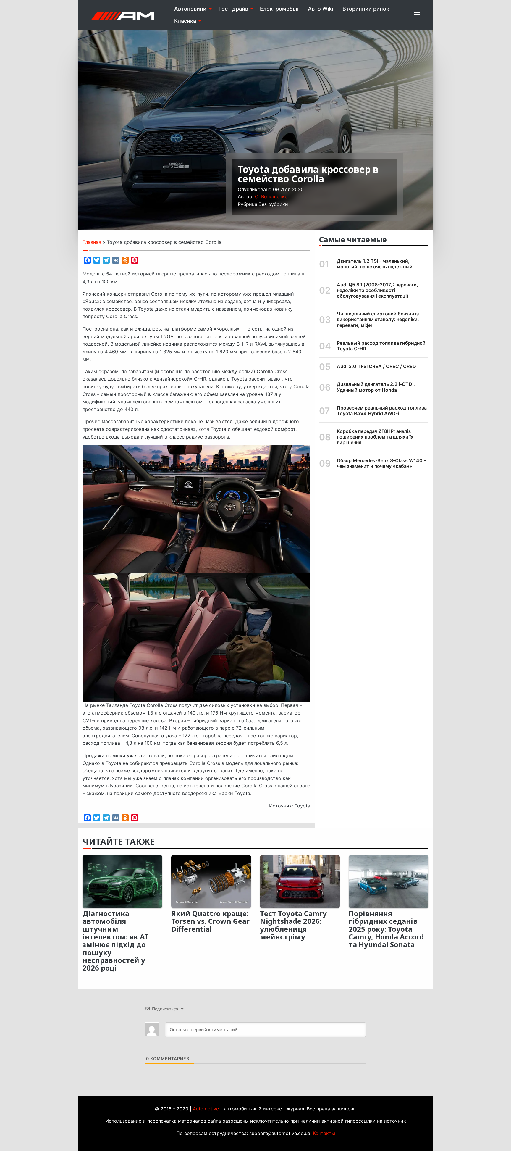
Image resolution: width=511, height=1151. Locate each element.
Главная (92, 242)
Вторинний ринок (365, 9)
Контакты (324, 1133)
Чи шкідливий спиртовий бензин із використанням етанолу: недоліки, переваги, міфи (378, 319)
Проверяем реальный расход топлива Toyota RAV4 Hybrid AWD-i (382, 410)
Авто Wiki (320, 9)
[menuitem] (191, 9)
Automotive (206, 1109)
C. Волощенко (271, 196)
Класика (185, 21)
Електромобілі (279, 9)
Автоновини (190, 9)
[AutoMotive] (123, 15)
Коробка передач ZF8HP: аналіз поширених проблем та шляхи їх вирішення (375, 436)
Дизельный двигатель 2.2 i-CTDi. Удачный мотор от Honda (376, 387)
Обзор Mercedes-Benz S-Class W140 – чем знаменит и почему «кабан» (381, 463)
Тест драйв (233, 9)
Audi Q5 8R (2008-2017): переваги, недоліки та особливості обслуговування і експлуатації (377, 290)
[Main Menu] (417, 14)
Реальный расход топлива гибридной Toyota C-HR (381, 346)
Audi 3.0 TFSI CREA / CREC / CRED (376, 366)
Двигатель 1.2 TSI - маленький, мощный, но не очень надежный (375, 264)
